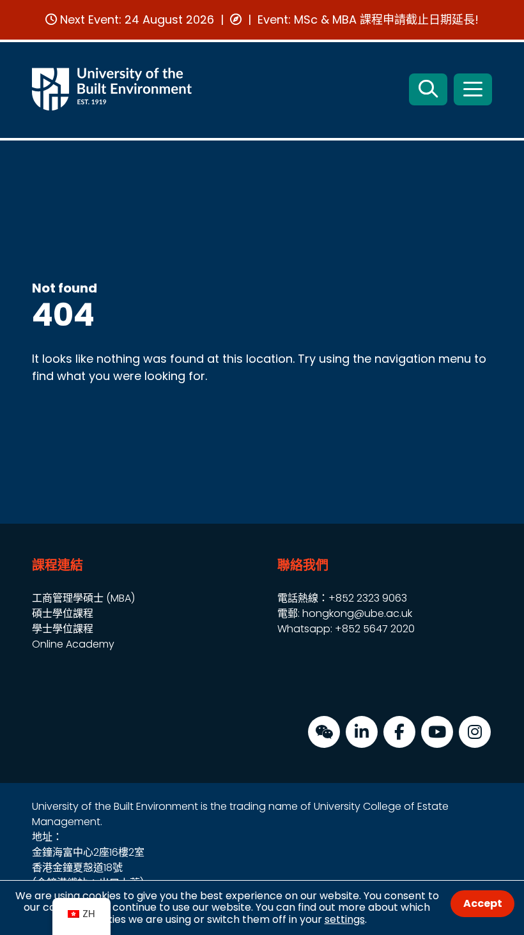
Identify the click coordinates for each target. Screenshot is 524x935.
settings (345, 919)
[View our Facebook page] (399, 732)
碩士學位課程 (62, 613)
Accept (482, 903)
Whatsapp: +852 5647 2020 (346, 628)
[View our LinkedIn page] (362, 732)
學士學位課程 (62, 628)
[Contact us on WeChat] (324, 732)
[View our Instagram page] (475, 732)
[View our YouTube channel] (437, 732)
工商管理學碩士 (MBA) (83, 598)
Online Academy (73, 644)
